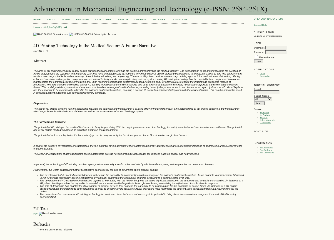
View (262, 73)
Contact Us (179, 19)
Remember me (266, 57)
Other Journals (267, 120)
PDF (35, 213)
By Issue (264, 112)
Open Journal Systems (269, 19)
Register (82, 19)
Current (140, 19)
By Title (263, 117)
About (51, 19)
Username (259, 47)
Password (259, 52)
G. (66, 27)
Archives (158, 19)
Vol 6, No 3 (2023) (52, 27)
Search (123, 19)
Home (37, 19)
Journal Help (260, 25)
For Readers (266, 147)
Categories (265, 122)
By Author (265, 115)
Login (66, 19)
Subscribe (265, 76)
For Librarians (267, 152)
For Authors (266, 150)
